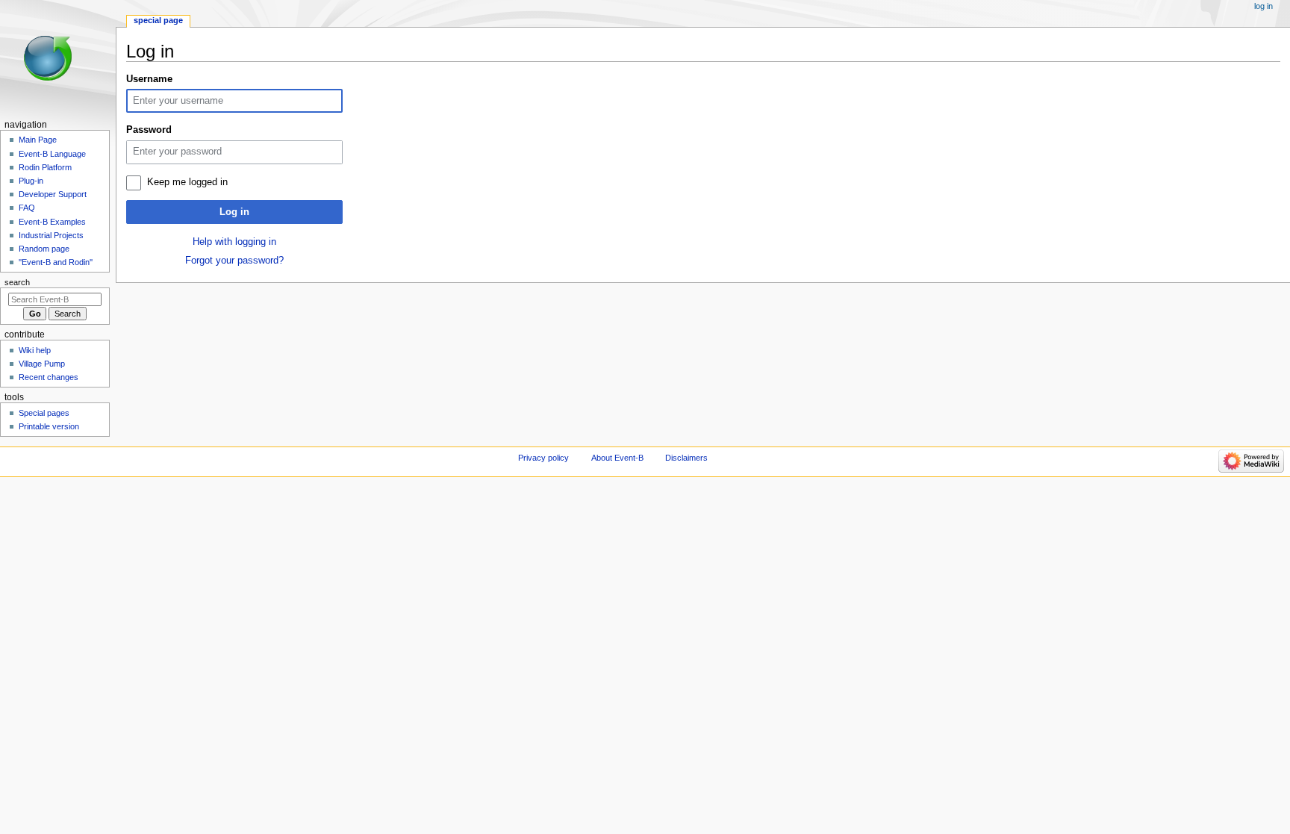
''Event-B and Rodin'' (56, 262)
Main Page (38, 139)
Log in (234, 212)
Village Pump (42, 363)
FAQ (27, 207)
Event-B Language (52, 153)
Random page (44, 248)
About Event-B (617, 457)
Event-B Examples (52, 221)
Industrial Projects (51, 235)
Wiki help (35, 350)
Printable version (49, 426)
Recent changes (48, 377)
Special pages (44, 412)
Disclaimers (686, 457)
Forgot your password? (234, 260)
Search (17, 282)
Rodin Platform (45, 167)
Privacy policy (543, 457)
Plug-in (31, 180)
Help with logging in (234, 242)
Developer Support (53, 194)
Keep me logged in (187, 182)
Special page (158, 20)
